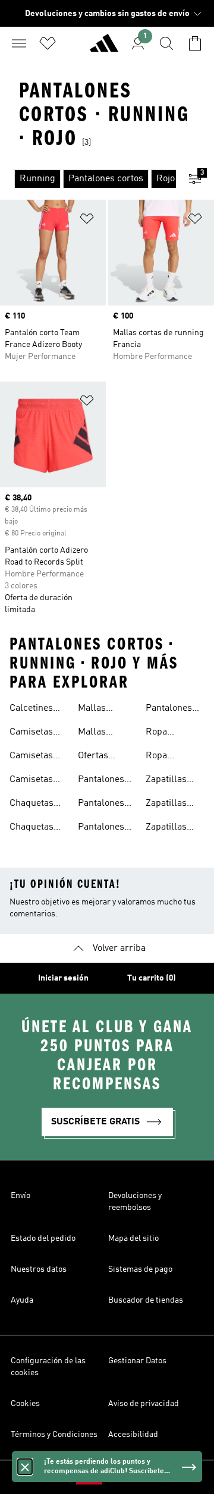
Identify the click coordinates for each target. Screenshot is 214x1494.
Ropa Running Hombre (163, 733)
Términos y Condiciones (54, 1434)
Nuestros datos (39, 1269)
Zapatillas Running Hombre (166, 805)
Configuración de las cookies (48, 1367)
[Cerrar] (25, 1466)
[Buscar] (166, 43)
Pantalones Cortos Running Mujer (101, 805)
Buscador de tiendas (145, 1300)
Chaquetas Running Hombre (32, 828)
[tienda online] (104, 48)
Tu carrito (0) (151, 978)
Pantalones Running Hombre (101, 828)
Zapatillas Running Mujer (166, 828)
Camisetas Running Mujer (31, 781)
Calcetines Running (31, 710)
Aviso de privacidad (143, 1404)
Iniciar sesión (63, 978)
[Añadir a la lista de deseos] (86, 220)
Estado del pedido (43, 1238)
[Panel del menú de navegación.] (19, 43)
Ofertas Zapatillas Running (98, 757)
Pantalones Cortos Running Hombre (101, 781)
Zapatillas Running (166, 781)
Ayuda (22, 1300)
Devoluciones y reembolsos (135, 1202)
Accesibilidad (133, 1434)
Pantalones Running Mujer (169, 710)
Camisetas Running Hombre (31, 757)
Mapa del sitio (133, 1238)
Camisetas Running (31, 733)
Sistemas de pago (140, 1269)
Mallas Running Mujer (96, 733)
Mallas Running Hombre (96, 710)
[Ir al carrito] (195, 43)
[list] (88, 178)
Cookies (25, 1404)
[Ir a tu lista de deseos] (47, 43)
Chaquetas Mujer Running (32, 805)
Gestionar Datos (137, 1361)
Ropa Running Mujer (163, 757)
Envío (20, 1196)
